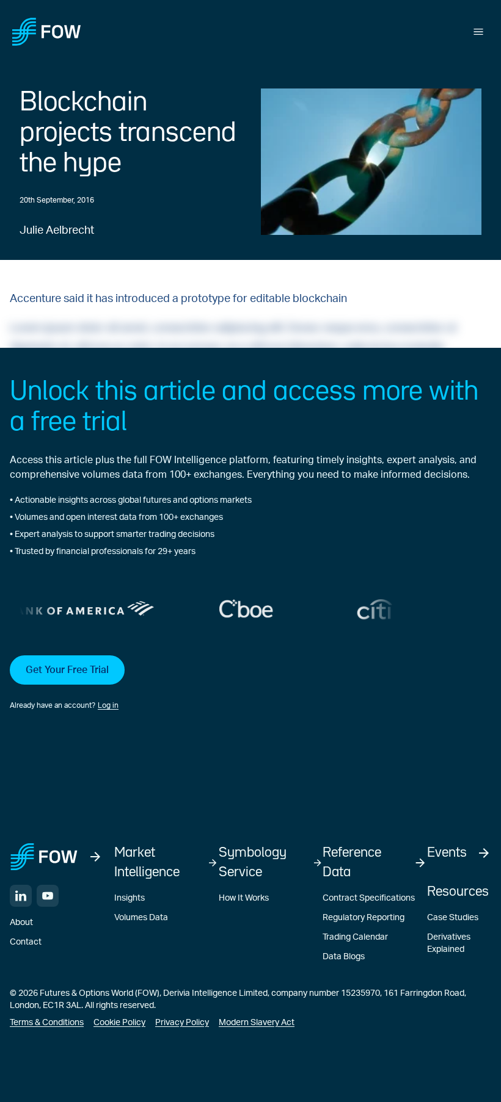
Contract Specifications (369, 898)
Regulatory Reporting (363, 917)
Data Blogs (344, 957)
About (21, 922)
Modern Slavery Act (256, 1022)
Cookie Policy (119, 1022)
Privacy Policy (182, 1022)
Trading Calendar (355, 937)
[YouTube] (48, 896)
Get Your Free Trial (67, 670)
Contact (26, 942)
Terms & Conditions (47, 1022)
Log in (108, 705)
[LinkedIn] (21, 896)
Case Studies (452, 917)
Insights (129, 898)
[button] (250, 683)
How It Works (244, 898)
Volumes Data (141, 917)
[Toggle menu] (478, 31)
